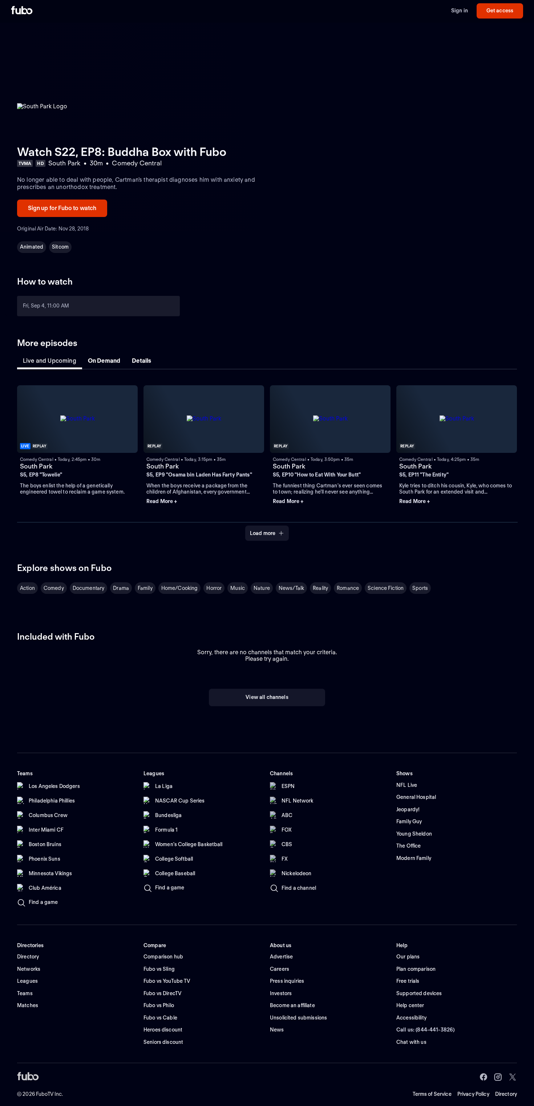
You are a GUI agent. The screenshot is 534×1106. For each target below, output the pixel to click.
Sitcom (60, 247)
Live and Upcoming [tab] (49, 360)
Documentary (89, 588)
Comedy (54, 588)
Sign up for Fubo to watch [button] (62, 208)
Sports (420, 588)
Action (27, 588)
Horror (214, 588)
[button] (203, 501)
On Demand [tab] (104, 360)
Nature (262, 588)
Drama (121, 588)
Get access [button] (499, 10)
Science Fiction (386, 588)
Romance (348, 588)
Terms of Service (432, 1094)
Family (145, 588)
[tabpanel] (267, 459)
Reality (320, 588)
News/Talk (291, 588)
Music (237, 588)
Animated (31, 247)
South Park (36, 466)
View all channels (267, 697)
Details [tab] (141, 360)
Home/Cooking (179, 588)
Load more (262, 533)
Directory (506, 1094)
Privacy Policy (473, 1094)
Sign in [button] (459, 10)
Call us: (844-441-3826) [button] (425, 1030)
